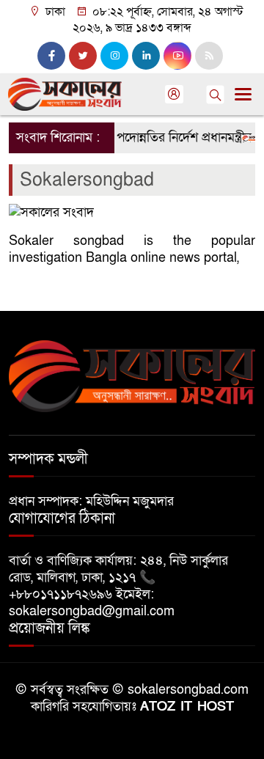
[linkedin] (146, 56)
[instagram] (114, 56)
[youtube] (177, 56)
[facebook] (51, 56)
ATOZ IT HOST (187, 706)
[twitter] (83, 56)
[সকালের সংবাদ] (132, 375)
